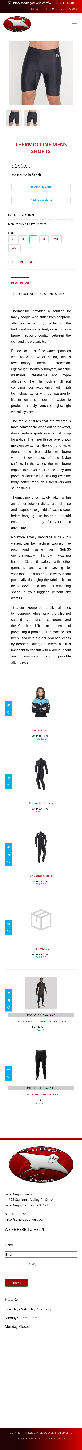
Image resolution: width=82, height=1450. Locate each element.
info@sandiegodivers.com (30, 3)
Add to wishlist (42, 200)
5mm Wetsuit (41, 730)
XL (44, 239)
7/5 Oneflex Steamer (41, 875)
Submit (16, 1283)
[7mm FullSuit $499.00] (41, 933)
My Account (39, 9)
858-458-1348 (63, 3)
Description (20, 282)
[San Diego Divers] (17, 25)
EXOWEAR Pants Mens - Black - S (40, 1094)
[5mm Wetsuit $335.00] (41, 714)
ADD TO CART (43, 187)
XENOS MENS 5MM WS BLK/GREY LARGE (41, 1021)
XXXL (14, 248)
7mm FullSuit (41, 948)
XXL (56, 239)
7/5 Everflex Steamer (41, 802)
